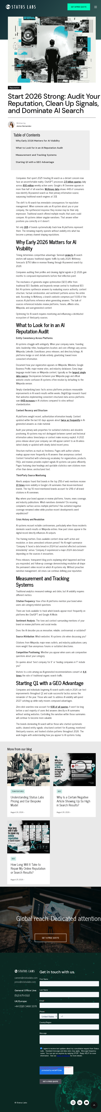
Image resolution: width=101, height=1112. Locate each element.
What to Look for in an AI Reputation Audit (39, 147)
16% (26, 227)
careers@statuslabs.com (26, 977)
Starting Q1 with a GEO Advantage (35, 162)
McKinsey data (52, 189)
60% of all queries (59, 707)
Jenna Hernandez (23, 126)
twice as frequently (70, 420)
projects (69, 255)
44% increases (27, 400)
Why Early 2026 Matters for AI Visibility (38, 140)
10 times (20, 485)
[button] (95, 6)
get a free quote (50, 938)
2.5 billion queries (72, 182)
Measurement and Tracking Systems (36, 155)
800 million (28, 185)
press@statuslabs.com (25, 981)
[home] (35, 7)
